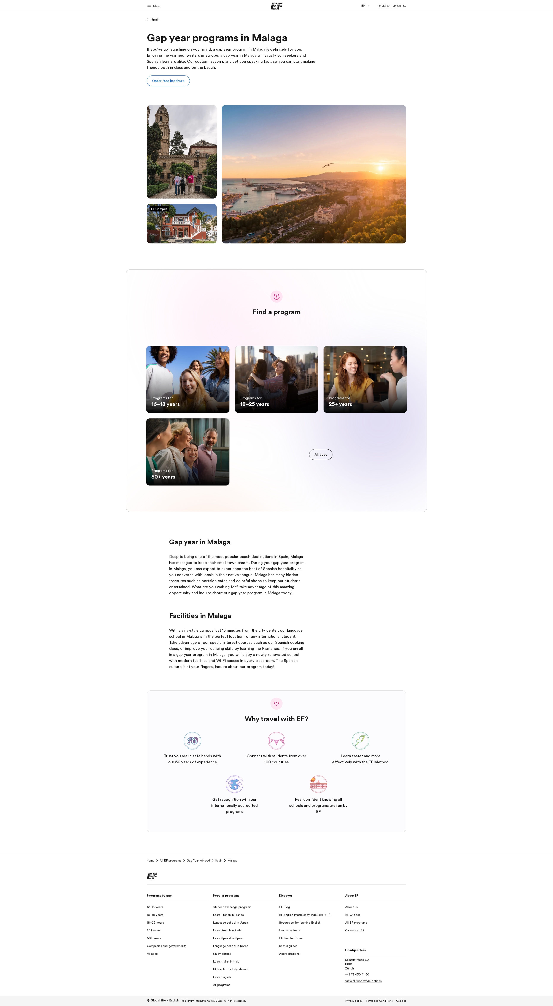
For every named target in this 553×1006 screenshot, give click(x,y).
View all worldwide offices (363, 981)
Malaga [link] (232, 860)
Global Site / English (165, 1000)
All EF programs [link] (170, 860)
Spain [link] (218, 860)
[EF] (277, 6)
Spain (155, 19)
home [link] (150, 860)
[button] (154, 6)
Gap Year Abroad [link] (198, 860)
